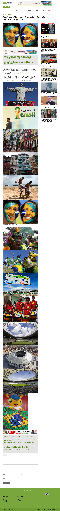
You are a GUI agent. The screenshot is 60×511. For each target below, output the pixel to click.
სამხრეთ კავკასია (36, 10)
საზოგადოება (12, 10)
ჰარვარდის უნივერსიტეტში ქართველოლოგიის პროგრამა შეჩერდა (48, 50)
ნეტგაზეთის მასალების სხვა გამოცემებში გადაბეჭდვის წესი (47, 509)
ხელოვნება (29, 10)
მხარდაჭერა (6, 6)
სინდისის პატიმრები (20, 496)
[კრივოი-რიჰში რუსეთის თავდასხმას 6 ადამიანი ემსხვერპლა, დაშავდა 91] (49, 58)
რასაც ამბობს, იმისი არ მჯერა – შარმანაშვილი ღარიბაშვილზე (49, 106)
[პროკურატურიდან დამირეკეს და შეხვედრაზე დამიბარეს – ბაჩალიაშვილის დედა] (49, 113)
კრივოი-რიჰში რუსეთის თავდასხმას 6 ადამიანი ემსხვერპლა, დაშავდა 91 (47, 65)
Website (4, 478)
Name (4, 474)
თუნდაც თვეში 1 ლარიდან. (22, 447)
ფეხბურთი (5, 454)
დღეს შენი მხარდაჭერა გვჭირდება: (11, 446)
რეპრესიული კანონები (21, 500)
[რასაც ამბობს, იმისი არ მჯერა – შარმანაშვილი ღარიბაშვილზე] (49, 100)
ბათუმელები (49, 10)
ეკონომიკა (18, 10)
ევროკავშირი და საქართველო (22, 501)
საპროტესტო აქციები (20, 497)
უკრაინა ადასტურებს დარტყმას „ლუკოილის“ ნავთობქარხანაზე (49, 93)
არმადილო (16, 73)
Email (21, 474)
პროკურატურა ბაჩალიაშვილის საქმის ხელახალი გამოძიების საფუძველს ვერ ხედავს (49, 79)
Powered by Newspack (12, 509)
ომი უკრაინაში (19, 499)
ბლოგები (43, 10)
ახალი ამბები (5, 10)
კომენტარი (24, 10)
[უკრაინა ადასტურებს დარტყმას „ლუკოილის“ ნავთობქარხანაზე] (49, 87)
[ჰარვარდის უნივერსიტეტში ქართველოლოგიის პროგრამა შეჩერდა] (49, 44)
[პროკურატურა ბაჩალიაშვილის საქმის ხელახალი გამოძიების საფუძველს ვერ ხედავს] (49, 73)
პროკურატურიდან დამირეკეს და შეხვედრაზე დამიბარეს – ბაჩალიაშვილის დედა (48, 120)
